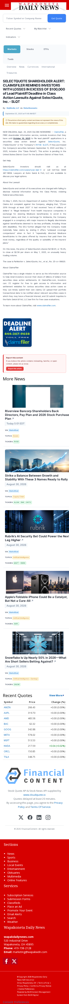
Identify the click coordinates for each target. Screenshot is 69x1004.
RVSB (16, 442)
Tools (10, 59)
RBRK (23, 563)
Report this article (15, 369)
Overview (11, 66)
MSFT (16, 563)
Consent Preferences (16, 1002)
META (7, 734)
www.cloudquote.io (34, 794)
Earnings (34, 679)
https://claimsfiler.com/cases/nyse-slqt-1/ (22, 170)
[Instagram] (48, 818)
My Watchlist (40, 28)
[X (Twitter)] (21, 818)
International (48, 66)
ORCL (7, 751)
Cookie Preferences (26, 989)
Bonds (15, 436)
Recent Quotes (13, 28)
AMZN (7, 707)
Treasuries (12, 72)
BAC (6, 723)
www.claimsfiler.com (46, 305)
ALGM (16, 502)
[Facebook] (30, 818)
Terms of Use (43, 983)
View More (55, 695)
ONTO (28, 502)
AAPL (16, 624)
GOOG (7, 729)
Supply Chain (18, 497)
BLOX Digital (33, 995)
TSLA (6, 757)
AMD (6, 718)
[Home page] (38, 6)
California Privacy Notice (41, 986)
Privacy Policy (23, 986)
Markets (11, 49)
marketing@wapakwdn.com (30, 952)
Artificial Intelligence (21, 557)
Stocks (30, 49)
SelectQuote (54, 141)
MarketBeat (13, 430)
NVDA (7, 745)
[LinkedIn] (39, 818)
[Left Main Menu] (7, 5)
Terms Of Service (40, 807)
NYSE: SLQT (42, 145)
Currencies (33, 66)
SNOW (17, 684)
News (21, 66)
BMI (22, 502)
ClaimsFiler (59, 132)
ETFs (46, 49)
